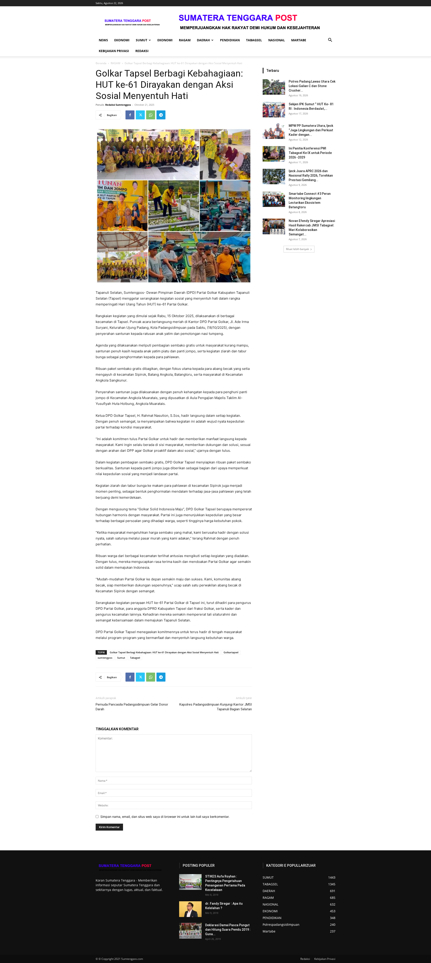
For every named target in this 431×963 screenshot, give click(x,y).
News (103, 40)
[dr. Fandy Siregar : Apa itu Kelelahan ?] (190, 909)
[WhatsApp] (150, 114)
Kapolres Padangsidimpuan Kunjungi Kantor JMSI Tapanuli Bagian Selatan (215, 706)
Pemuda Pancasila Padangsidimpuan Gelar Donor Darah (132, 706)
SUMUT (141, 40)
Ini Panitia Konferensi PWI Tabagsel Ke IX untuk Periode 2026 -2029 (310, 153)
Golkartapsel (231, 652)
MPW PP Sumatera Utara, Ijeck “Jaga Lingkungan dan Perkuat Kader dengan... (311, 130)
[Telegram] (160, 114)
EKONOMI (122, 40)
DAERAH (203, 40)
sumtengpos (105, 657)
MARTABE (298, 40)
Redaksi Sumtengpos (118, 104)
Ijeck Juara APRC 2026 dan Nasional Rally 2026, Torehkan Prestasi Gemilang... (311, 175)
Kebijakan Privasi (114, 51)
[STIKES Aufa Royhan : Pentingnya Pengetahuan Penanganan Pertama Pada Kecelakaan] (190, 882)
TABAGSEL (254, 40)
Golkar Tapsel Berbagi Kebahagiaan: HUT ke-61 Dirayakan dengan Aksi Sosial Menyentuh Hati (164, 652)
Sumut (121, 657)
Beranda (101, 63)
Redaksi (142, 51)
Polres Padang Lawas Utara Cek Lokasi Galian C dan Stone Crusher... (312, 86)
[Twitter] (140, 114)
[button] (330, 40)
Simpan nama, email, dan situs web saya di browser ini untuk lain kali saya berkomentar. (164, 816)
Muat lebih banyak (297, 249)
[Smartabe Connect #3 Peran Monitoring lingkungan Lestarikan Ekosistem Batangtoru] (274, 199)
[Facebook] (129, 114)
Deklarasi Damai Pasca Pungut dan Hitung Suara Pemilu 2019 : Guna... (228, 929)
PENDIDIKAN (230, 40)
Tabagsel (135, 657)
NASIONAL (276, 40)
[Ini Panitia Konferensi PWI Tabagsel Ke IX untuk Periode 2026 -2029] (274, 154)
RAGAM (185, 40)
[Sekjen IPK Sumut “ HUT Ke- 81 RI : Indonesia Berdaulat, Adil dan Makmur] (274, 109)
